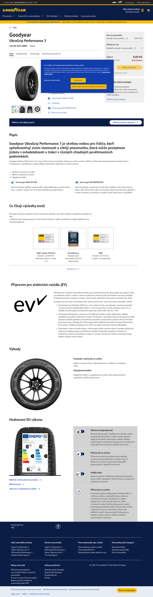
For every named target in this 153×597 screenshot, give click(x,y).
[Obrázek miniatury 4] (37, 109)
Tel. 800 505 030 (20, 2)
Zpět (15, 27)
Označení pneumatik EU (51, 54)
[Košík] (148, 10)
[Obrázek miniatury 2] (22, 109)
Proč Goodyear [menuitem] (52, 16)
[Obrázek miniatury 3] (30, 109)
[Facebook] (58, 526)
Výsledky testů (21, 54)
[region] (77, 76)
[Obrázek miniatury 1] (15, 109)
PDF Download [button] (15, 484)
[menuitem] (114, 2)
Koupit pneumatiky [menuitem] (88, 16)
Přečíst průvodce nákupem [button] (124, 122)
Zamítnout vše (78, 80)
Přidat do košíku (129, 67)
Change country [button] (129, 2)
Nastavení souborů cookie (52, 80)
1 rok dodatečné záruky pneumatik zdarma (43, 22)
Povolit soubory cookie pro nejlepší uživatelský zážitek (88, 86)
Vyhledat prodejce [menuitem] (71, 16)
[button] (126, 38)
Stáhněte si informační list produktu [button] (23, 480)
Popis (11, 54)
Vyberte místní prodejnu (116, 99)
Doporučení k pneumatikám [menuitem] (29, 16)
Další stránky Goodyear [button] (143, 2)
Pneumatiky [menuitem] (7, 16)
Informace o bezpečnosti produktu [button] (23, 489)
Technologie (34, 54)
